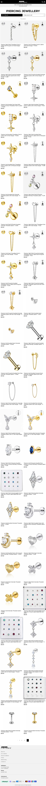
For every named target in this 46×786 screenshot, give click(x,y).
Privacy (2, 757)
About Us (3, 751)
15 (24, 740)
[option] (23, 5)
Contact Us (3, 761)
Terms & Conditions (5, 755)
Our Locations (4, 753)
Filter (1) (6, 15)
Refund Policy (4, 759)
